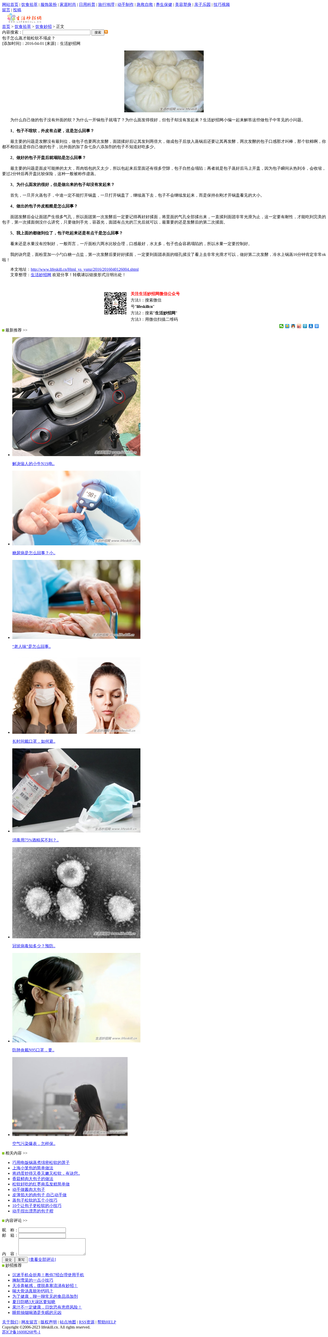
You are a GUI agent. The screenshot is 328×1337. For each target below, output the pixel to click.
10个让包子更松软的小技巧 (36, 1205)
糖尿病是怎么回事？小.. (33, 553)
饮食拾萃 (29, 4)
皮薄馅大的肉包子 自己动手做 (39, 1195)
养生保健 (164, 4)
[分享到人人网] (311, 326)
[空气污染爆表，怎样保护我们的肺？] (70, 1134)
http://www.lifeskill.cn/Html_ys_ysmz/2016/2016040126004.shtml (85, 269)
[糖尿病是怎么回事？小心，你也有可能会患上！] (76, 544)
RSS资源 (87, 1322)
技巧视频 (221, 4)
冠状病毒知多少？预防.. (33, 946)
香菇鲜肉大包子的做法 (32, 1179)
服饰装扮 (48, 4)
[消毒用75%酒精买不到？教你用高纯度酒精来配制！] (76, 831)
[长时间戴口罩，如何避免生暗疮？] (76, 732)
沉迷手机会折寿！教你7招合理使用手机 (48, 1275)
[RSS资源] (106, 32)
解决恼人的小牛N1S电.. (33, 463)
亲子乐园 (202, 4)
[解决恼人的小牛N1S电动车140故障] (76, 455)
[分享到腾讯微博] (305, 326)
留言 (6, 10)
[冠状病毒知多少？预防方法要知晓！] (76, 937)
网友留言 (29, 1322)
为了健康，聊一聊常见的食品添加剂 (45, 1296)
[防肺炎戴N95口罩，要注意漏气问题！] (76, 1041)
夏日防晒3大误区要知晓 (33, 1302)
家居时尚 (68, 4)
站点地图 (68, 1322)
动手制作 (125, 4)
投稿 (17, 10)
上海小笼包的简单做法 (32, 1168)
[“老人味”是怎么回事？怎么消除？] (76, 637)
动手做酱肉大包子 (28, 1189)
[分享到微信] (281, 326)
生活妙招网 (41, 275)
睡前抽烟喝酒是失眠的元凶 (36, 1312)
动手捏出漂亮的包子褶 (32, 1211)
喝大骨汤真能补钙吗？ (32, 1291)
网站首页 (10, 4)
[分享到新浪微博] (299, 326)
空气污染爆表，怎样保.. (33, 1143)
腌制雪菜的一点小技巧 (32, 1280)
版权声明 (48, 1322)
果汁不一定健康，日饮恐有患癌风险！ (47, 1307)
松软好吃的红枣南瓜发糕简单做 (41, 1184)
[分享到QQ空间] (287, 326)
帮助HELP (106, 1322)
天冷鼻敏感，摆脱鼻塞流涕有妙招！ (45, 1285)
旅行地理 (106, 4)
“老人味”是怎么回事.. (31, 646)
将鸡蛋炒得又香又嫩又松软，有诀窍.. (46, 1173)
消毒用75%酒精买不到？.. (35, 840)
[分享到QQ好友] (293, 326)
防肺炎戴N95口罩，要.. (33, 1050)
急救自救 (145, 4)
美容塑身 (183, 4)
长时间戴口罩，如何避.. (33, 741)
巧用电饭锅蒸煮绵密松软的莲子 (41, 1162)
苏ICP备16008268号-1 (21, 1332)
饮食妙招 (43, 26)
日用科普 (87, 4)
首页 (6, 26)
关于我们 (10, 1322)
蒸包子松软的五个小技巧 (34, 1200)
